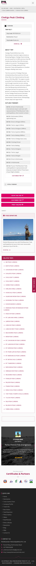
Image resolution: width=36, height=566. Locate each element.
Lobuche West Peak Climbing (15, 329)
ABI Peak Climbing (11, 262)
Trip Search (34, 283)
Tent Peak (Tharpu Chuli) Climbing (17, 394)
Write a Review (7, 522)
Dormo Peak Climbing (13, 285)
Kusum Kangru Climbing (13, 304)
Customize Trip (17, 176)
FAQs (4, 530)
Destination (17, 8)
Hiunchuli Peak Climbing (14, 292)
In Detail (6, 250)
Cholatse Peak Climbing (13, 273)
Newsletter (6, 525)
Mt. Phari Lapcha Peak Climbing (16, 352)
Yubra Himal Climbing (13, 409)
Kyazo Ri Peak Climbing (13, 314)
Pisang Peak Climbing (13, 386)
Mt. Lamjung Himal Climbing (15, 317)
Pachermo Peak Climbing (14, 375)
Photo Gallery (7, 514)
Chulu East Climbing (12, 277)
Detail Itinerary (12, 184)
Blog (4, 528)
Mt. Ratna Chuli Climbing (14, 359)
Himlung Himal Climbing (13, 289)
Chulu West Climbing (12, 281)
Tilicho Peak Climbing (13, 397)
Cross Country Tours (9, 501)
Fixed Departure (7, 512)
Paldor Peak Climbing (13, 382)
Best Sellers (6, 509)
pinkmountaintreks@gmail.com (12, 550)
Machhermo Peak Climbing (14, 333)
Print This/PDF (16, 205)
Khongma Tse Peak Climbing (15, 300)
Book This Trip (16, 196)
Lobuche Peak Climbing (13, 325)
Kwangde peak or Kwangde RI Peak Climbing (16, 309)
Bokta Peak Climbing (12, 266)
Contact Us (6, 533)
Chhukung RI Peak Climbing (15, 270)
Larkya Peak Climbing (13, 321)
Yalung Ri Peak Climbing (13, 405)
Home (11, 8)
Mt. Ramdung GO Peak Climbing (15, 356)
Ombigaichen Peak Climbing (15, 371)
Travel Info (6, 507)
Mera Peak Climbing (12, 336)
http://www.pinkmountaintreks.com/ (14, 552)
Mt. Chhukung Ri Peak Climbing (16, 340)
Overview (10, 26)
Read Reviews (7, 520)
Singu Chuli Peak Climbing (14, 390)
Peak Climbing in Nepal (8, 10)
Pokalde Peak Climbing (13, 378)
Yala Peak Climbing (12, 401)
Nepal (23, 8)
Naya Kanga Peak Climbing (14, 367)
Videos (5, 517)
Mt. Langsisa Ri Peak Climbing (15, 344)
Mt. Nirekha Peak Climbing (14, 348)
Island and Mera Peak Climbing (16, 296)
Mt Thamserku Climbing (13, 363)
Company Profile (8, 504)
